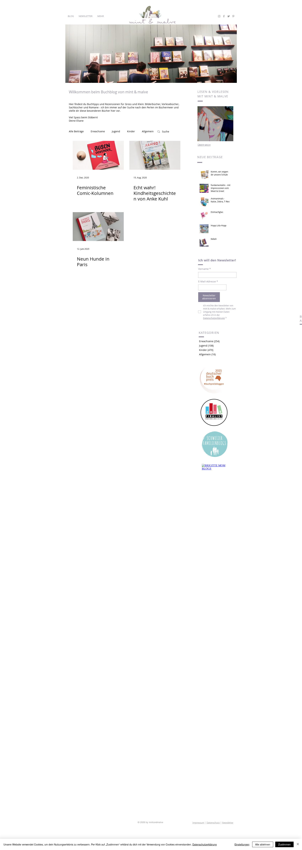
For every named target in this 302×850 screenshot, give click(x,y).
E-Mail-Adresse (208, 281)
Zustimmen (284, 844)
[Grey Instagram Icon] (219, 16)
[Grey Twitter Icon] (228, 16)
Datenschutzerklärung (204, 844)
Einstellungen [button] (242, 844)
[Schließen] (298, 844)
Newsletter (227, 822)
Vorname (204, 269)
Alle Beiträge (76, 131)
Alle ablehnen (262, 844)
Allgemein (148, 131)
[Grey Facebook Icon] (223, 16)
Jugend (116, 131)
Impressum (198, 822)
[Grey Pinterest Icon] (233, 16)
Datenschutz (213, 822)
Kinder (131, 131)
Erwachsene (98, 131)
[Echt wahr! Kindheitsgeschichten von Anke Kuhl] (154, 155)
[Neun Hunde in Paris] (98, 226)
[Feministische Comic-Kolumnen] (98, 155)
